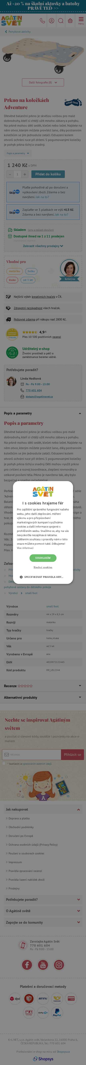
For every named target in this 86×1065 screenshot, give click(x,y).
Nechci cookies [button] (43, 567)
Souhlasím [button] (43, 558)
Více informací (25, 548)
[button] (43, 577)
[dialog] (43, 532)
